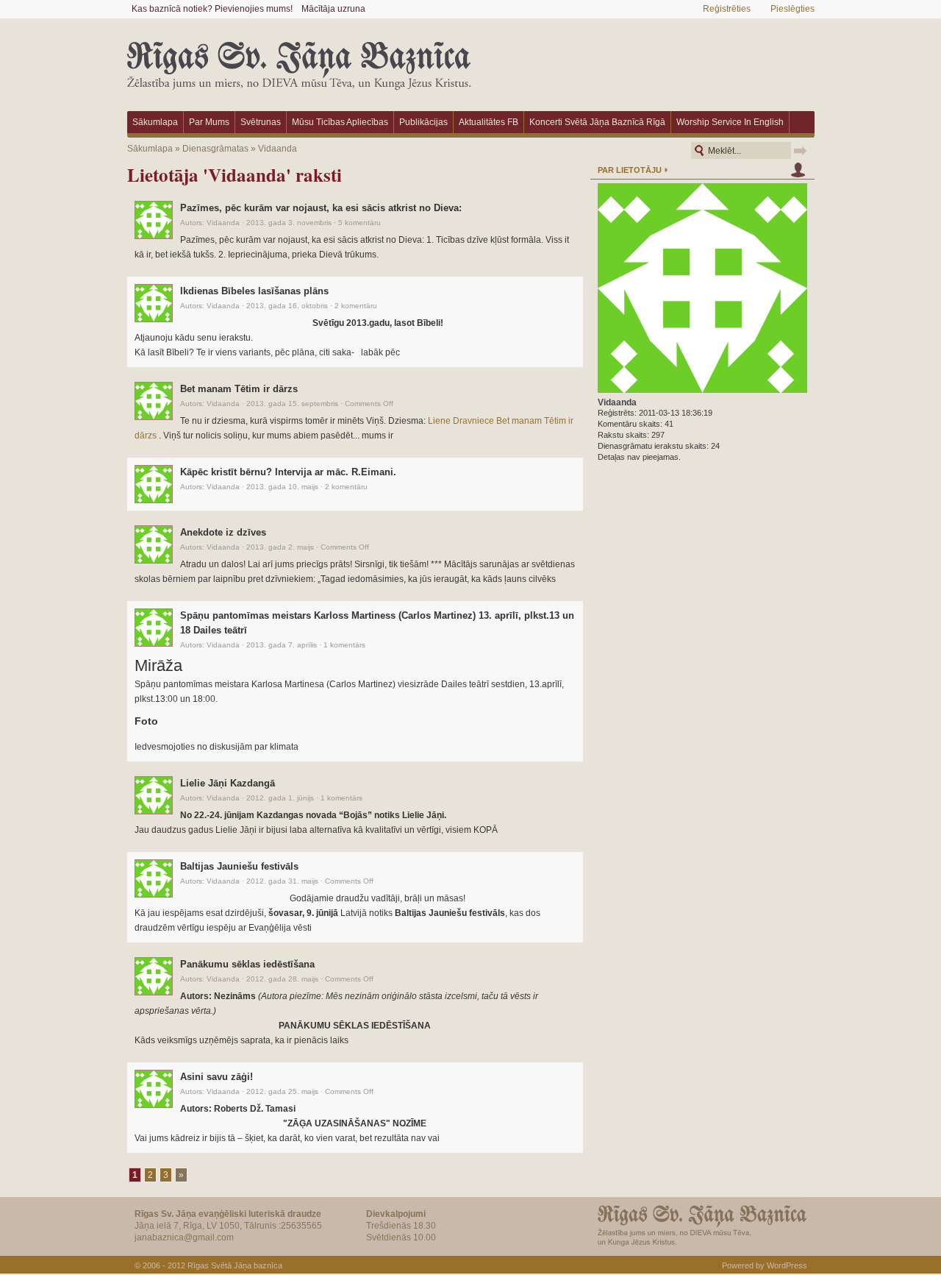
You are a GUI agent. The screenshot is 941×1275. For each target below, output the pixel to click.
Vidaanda (277, 148)
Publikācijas (423, 122)
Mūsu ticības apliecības (340, 122)
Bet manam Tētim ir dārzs (239, 388)
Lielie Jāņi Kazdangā (227, 783)
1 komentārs (344, 645)
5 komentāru (359, 223)
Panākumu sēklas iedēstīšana (247, 964)
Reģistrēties (727, 9)
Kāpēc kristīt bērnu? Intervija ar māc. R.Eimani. (288, 471)
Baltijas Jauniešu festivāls (239, 866)
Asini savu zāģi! (216, 1076)
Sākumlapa (155, 122)
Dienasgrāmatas (215, 148)
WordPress (787, 1265)
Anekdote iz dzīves (223, 532)
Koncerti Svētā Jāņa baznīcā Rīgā (597, 122)
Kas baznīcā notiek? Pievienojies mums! (212, 9)
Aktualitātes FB (488, 122)
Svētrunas (260, 122)
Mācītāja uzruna (333, 9)
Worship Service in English (730, 122)
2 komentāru (355, 306)
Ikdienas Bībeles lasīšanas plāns (254, 290)
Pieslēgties (792, 9)
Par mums (209, 122)
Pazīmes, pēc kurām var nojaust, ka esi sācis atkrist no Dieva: (321, 207)
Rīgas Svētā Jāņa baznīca (234, 1265)
